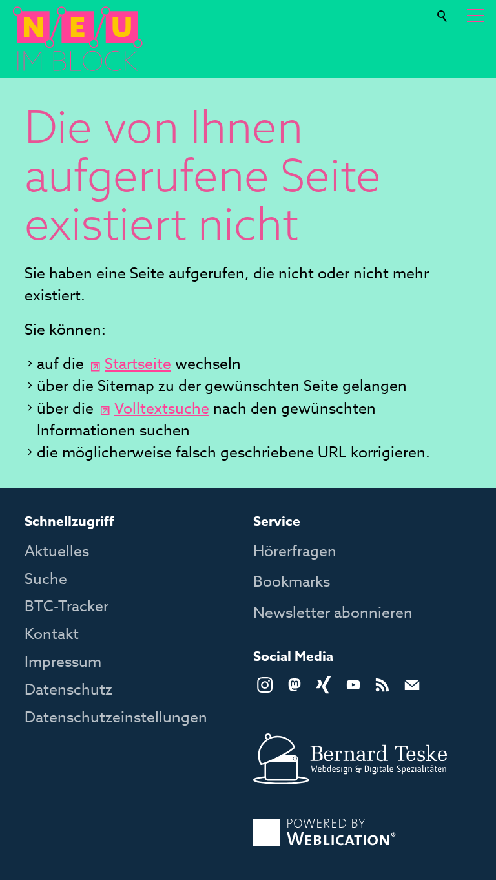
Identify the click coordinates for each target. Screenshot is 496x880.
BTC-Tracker (66, 607)
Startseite (138, 364)
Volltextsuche (161, 409)
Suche (443, 11)
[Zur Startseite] (77, 38)
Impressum (63, 662)
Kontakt (52, 634)
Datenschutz (68, 690)
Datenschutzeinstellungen (116, 718)
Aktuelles (57, 552)
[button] (475, 15)
